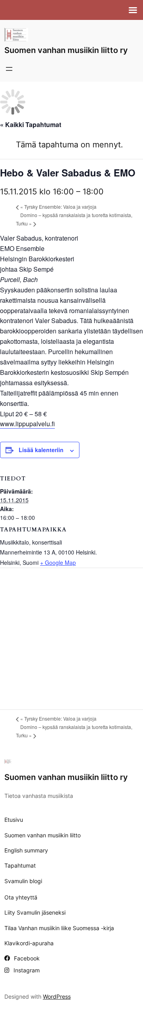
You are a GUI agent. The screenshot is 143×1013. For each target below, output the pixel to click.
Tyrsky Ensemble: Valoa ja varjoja (58, 206)
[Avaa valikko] (9, 69)
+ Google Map (58, 562)
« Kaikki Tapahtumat (30, 124)
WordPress (57, 996)
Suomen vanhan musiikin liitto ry (66, 50)
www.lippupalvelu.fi (27, 423)
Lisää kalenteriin (41, 450)
